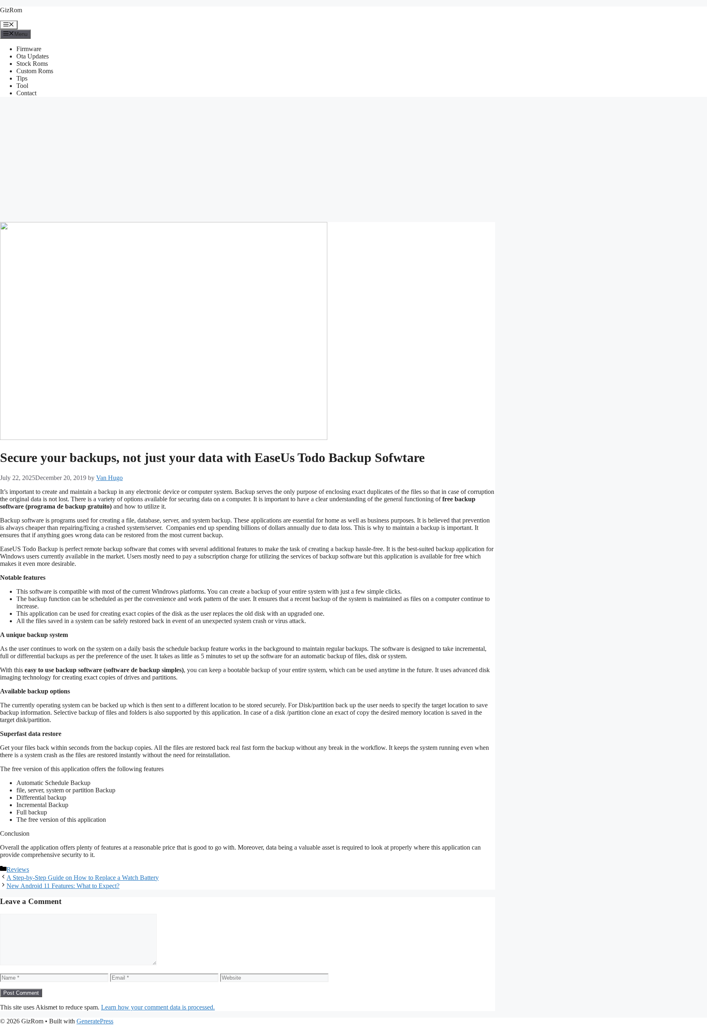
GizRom (11, 10)
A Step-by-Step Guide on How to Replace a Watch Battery (83, 877)
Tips (21, 78)
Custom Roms (34, 70)
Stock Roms (32, 63)
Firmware (28, 48)
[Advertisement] (353, 160)
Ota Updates (32, 56)
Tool (22, 85)
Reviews (18, 869)
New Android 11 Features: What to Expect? (63, 885)
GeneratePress (95, 1021)
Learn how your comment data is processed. (158, 1007)
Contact (26, 93)
